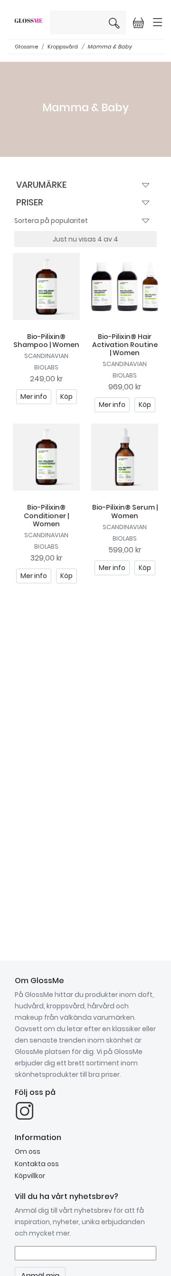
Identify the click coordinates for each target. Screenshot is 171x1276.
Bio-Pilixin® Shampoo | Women (46, 340)
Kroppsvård (63, 46)
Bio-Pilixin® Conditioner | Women (46, 516)
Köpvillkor (30, 1175)
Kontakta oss (37, 1164)
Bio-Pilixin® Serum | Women (125, 511)
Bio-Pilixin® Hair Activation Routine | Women (125, 345)
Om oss (27, 1151)
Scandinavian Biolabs (46, 361)
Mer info (33, 396)
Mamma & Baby (109, 46)
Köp (66, 396)
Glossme (26, 46)
